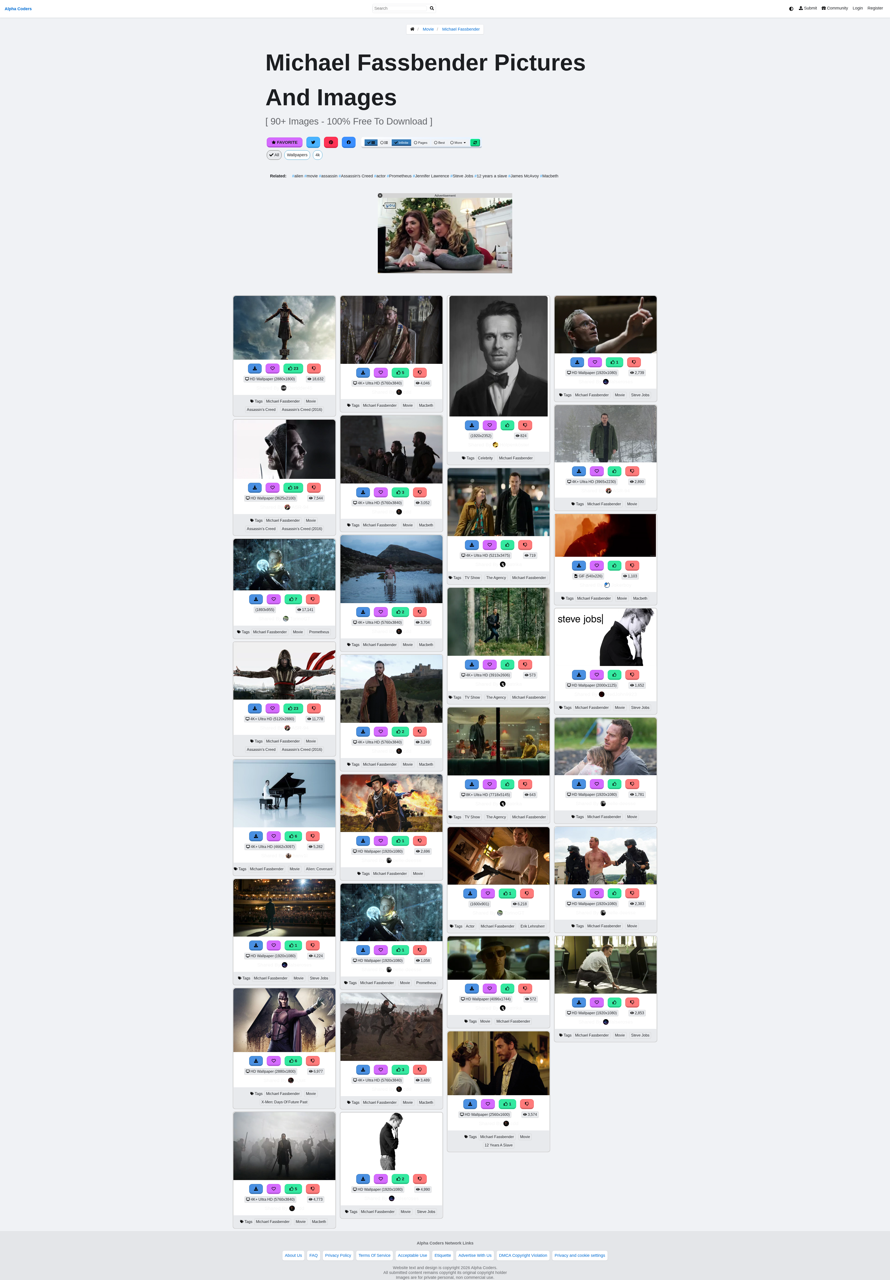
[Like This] (508, 425)
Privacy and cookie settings (580, 1255)
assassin (329, 176)
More (458, 142)
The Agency (496, 578)
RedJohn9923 (621, 694)
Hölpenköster (514, 444)
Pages (422, 142)
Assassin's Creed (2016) (302, 410)
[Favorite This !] (274, 945)
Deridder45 (300, 387)
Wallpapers (297, 155)
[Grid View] (371, 142)
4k (317, 155)
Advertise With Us (475, 1255)
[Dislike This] (313, 945)
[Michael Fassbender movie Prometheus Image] (391, 940)
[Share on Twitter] (313, 142)
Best (441, 142)
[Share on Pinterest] (331, 142)
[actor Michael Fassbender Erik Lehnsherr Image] (499, 883)
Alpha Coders (18, 8)
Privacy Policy (338, 1255)
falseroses (300, 964)
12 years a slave (491, 176)
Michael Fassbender (461, 29)
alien (298, 176)
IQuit (300, 1080)
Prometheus (400, 176)
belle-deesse (407, 860)
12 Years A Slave (499, 1145)
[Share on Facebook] (349, 142)
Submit (810, 8)
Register (875, 8)
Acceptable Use (412, 1255)
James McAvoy (524, 176)
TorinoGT (300, 618)
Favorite (287, 142)
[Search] (432, 8)
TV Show (472, 578)
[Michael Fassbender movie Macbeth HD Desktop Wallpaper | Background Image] (391, 601)
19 (295, 487)
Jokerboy (621, 585)
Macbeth (549, 176)
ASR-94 (300, 507)
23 (295, 368)
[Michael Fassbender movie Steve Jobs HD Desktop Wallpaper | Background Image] (284, 935)
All (276, 155)
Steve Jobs (462, 176)
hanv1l (300, 855)
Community (837, 8)
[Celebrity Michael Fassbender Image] (498, 415)
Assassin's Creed (356, 176)
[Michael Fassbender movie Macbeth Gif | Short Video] (606, 555)
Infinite (403, 142)
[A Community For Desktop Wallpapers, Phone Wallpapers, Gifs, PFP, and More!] (412, 29)
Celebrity (485, 458)
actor (380, 176)
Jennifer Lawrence (431, 176)
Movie (428, 29)
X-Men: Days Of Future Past (284, 1102)
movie (311, 176)
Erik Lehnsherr (533, 926)
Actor (470, 926)
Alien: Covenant (319, 869)
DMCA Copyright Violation (523, 1255)
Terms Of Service (375, 1255)
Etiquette (443, 1255)
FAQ (313, 1255)
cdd (300, 1208)
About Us (293, 1255)
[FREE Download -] (256, 945)
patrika (514, 564)
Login (858, 8)
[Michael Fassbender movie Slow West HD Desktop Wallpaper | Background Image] (391, 830)
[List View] (384, 142)
